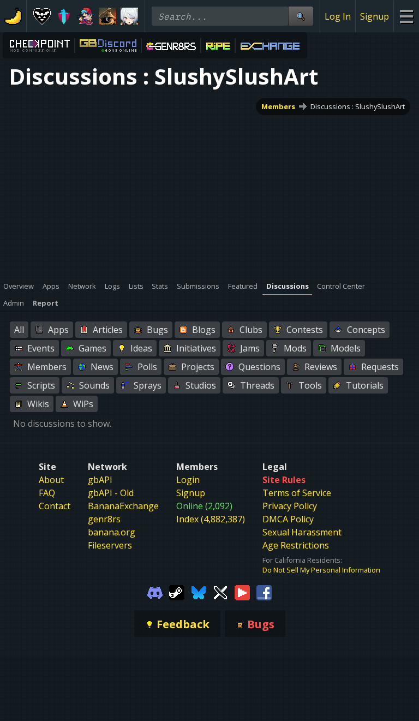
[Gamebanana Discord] (155, 592)
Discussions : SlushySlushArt (357, 106)
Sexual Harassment (302, 532)
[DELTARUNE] (42, 16)
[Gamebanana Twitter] (220, 592)
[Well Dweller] (107, 16)
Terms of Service (296, 493)
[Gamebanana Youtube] (242, 592)
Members (278, 106)
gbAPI (100, 480)
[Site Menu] (406, 16)
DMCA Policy (288, 519)
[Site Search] (300, 16)
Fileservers (110, 545)
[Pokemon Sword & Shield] (64, 16)
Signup (374, 16)
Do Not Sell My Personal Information (321, 570)
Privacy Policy (289, 506)
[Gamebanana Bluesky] (198, 592)
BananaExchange (123, 506)
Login (188, 480)
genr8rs (104, 519)
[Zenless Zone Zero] (129, 16)
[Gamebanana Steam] (176, 592)
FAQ (47, 493)
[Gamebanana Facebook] (264, 592)
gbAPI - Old (111, 493)
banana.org (111, 532)
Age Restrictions (295, 545)
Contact (54, 506)
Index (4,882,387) (210, 519)
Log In (338, 16)
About (51, 480)
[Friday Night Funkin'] (86, 16)
